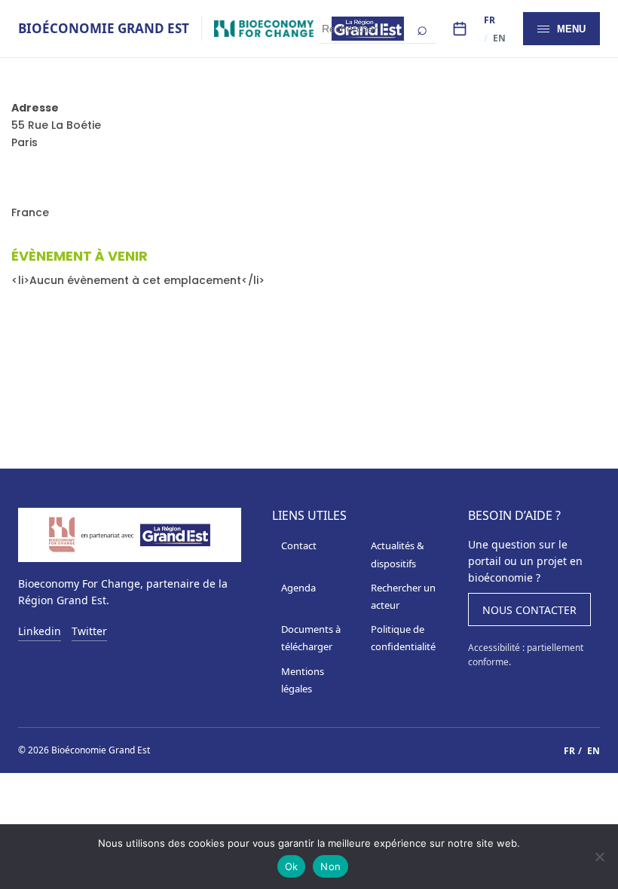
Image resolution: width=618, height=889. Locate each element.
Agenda (298, 587)
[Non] (599, 856)
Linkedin (39, 631)
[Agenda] (460, 28)
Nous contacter (529, 610)
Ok (291, 866)
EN (499, 38)
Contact (299, 545)
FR (489, 20)
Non (330, 866)
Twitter (89, 631)
